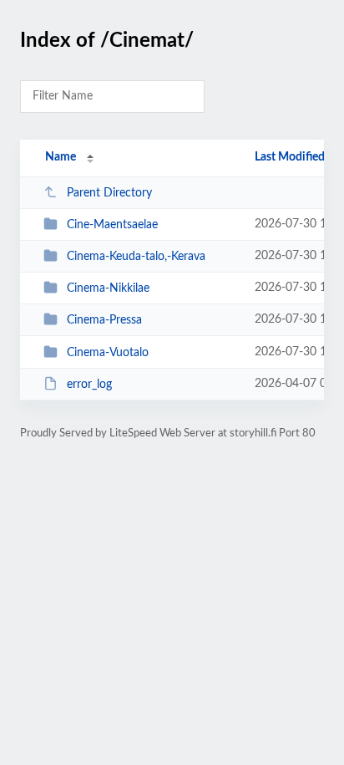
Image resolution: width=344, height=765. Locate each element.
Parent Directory (109, 193)
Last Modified (290, 157)
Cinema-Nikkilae (108, 288)
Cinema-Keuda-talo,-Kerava (136, 257)
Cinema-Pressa (104, 320)
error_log (89, 384)
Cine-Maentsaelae (112, 225)
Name (60, 157)
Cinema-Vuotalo (108, 353)
